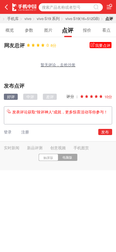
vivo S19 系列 (48, 18)
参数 (29, 30)
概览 (9, 30)
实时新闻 (11, 147)
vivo (27, 18)
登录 (8, 132)
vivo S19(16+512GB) (82, 18)
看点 (106, 30)
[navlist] (109, 6)
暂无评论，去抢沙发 (58, 64)
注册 (25, 132)
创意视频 (58, 147)
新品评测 (35, 147)
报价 (87, 30)
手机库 (13, 18)
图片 (48, 30)
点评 (67, 30)
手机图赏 (81, 147)
